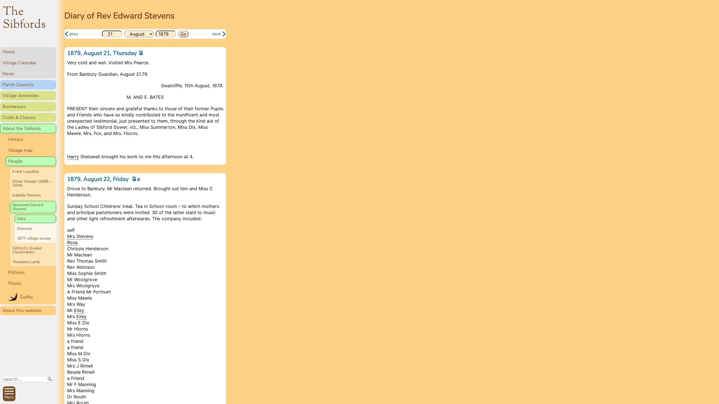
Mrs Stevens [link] (80, 236)
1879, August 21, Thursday (102, 53)
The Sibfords (24, 18)
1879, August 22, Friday (98, 179)
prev (73, 34)
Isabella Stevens (26, 195)
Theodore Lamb (26, 262)
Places (14, 283)
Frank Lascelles (25, 171)
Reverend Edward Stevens (27, 207)
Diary (21, 218)
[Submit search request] (50, 379)
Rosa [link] (72, 242)
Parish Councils (18, 85)
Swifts (26, 297)
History (15, 139)
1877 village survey (34, 238)
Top (49, 397)
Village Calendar (19, 63)
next (216, 34)
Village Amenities (21, 96)
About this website (22, 310)
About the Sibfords (22, 128)
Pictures (16, 272)
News (8, 74)
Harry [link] (73, 156)
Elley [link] (79, 310)
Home (9, 52)
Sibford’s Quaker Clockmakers (27, 250)
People (15, 161)
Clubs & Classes (19, 117)
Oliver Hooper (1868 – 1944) (31, 183)
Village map (20, 150)
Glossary (24, 228)
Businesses (14, 107)
